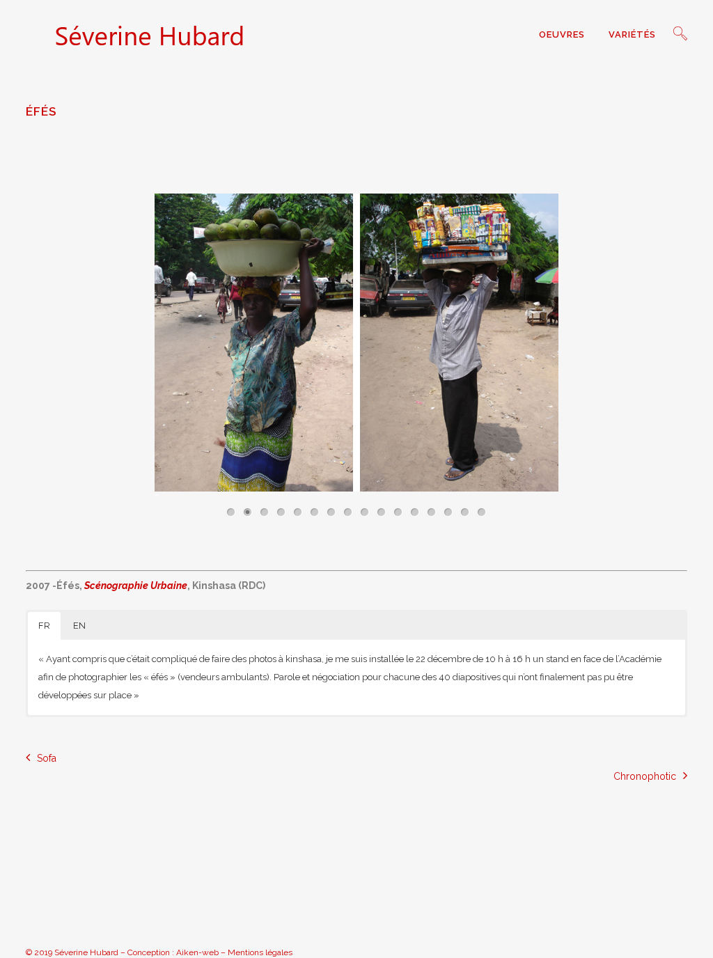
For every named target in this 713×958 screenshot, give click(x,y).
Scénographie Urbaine (135, 585)
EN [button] (79, 625)
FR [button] (44, 625)
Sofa (46, 758)
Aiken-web (197, 952)
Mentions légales (260, 952)
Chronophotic (644, 776)
